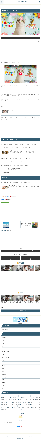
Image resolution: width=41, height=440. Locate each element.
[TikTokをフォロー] (30, 259)
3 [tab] (20, 323)
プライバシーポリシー (10, 436)
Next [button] (26, 319)
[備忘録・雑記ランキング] (8, 199)
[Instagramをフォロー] (30, 257)
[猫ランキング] (13, 196)
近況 (4, 230)
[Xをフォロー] (10, 257)
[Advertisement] (20, 50)
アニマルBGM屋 (21, 2)
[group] (6, 269)
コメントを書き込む (20, 310)
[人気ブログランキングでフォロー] (5, 202)
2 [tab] (19, 323)
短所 (21, 420)
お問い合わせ (30, 436)
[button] (33, 38)
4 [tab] (21, 323)
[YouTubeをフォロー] (10, 259)
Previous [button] (14, 319)
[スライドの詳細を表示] (20, 319)
